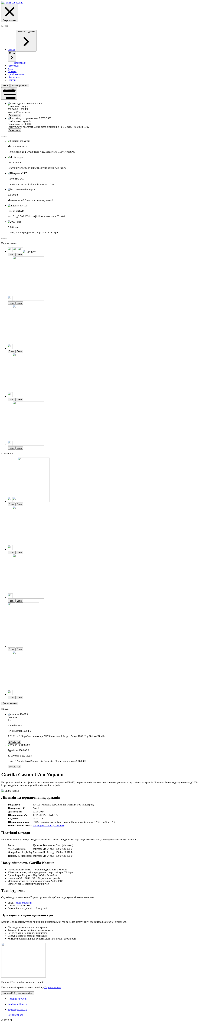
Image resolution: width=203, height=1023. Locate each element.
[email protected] (23, 902)
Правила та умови (17, 998)
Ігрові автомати (16, 74)
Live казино (14, 77)
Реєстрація (13, 65)
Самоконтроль (15, 1014)
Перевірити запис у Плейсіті (48, 825)
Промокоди (20, 62)
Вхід (10, 68)
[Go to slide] (2, 136)
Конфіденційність (17, 1004)
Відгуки (12, 80)
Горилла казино (52, 987)
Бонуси (12, 49)
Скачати (12, 71)
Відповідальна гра (17, 1009)
